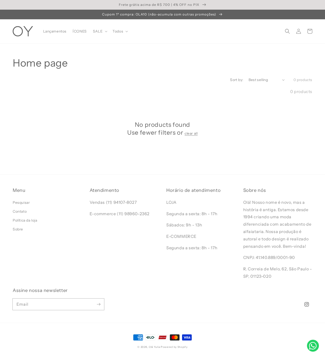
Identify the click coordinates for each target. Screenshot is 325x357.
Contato (20, 211)
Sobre (18, 229)
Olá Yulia (154, 347)
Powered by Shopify (174, 347)
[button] (287, 31)
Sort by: (236, 79)
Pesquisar (21, 202)
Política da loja (25, 220)
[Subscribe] (98, 304)
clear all (191, 133)
